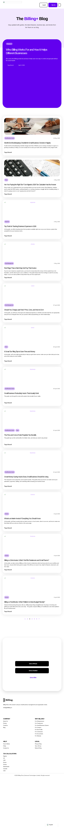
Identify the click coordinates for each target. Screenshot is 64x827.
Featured (9, 43)
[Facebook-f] (4, 712)
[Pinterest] (24, 712)
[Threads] (14, 712)
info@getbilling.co (7, 707)
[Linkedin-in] (21, 712)
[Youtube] (27, 712)
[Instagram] (11, 712)
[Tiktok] (17, 712)
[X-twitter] (7, 712)
